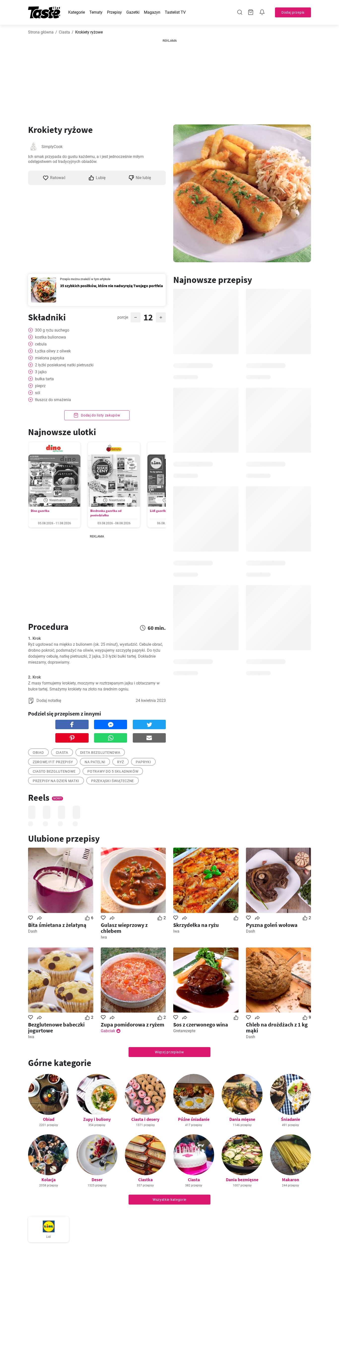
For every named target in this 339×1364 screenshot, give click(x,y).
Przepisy (114, 12)
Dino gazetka (40, 511)
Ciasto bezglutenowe (54, 771)
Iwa (104, 937)
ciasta (62, 753)
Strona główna (41, 32)
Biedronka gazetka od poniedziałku (105, 513)
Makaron (290, 1179)
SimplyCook (52, 146)
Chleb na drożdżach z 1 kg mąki (277, 1027)
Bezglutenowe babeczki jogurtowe (56, 1027)
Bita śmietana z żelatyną (57, 925)
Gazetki (132, 12)
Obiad (48, 1119)
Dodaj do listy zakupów (100, 415)
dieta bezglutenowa (100, 753)
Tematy (95, 12)
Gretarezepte (184, 1030)
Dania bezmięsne (242, 1179)
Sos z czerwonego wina (200, 1024)
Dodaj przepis (293, 12)
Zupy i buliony (97, 1119)
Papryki (143, 762)
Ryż (120, 762)
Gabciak (108, 1030)
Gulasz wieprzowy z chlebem (124, 928)
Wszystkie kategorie (169, 1200)
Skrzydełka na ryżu (196, 925)
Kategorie (76, 12)
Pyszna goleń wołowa (272, 925)
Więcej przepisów (169, 1052)
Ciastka (145, 1179)
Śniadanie (290, 1119)
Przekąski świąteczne (112, 781)
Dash (32, 931)
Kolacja (48, 1179)
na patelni (95, 762)
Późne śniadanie (193, 1119)
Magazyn (152, 12)
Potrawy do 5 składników (112, 771)
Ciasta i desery (145, 1119)
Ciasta (64, 32)
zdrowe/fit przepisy (53, 762)
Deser (97, 1179)
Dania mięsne (242, 1119)
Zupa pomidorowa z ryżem (132, 1024)
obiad (38, 753)
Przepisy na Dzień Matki (56, 781)
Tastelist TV (175, 12)
